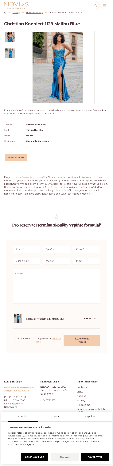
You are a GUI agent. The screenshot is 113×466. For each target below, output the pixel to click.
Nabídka (81, 396)
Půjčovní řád (84, 404)
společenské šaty (25, 177)
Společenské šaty (34, 12)
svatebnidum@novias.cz (22, 387)
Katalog (16, 12)
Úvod (5, 12)
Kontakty (82, 387)
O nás (80, 391)
